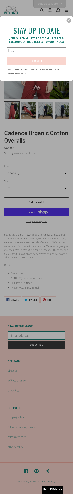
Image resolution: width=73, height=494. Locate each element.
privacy (36, 95)
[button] (68, 20)
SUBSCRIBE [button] (36, 61)
